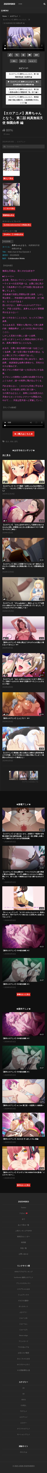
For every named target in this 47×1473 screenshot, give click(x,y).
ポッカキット (23, 1306)
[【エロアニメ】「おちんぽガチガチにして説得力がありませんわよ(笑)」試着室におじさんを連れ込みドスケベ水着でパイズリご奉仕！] (23, 510)
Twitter (23, 1207)
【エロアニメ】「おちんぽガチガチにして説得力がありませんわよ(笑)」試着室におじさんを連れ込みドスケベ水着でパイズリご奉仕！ (23, 527)
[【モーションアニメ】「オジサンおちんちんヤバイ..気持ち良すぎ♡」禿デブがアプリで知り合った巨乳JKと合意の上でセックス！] (23, 898)
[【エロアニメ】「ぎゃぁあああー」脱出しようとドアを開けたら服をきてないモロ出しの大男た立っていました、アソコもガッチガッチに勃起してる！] (23, 589)
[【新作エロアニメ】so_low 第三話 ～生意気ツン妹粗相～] (23, 1091)
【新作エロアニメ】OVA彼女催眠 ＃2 (15, 950)
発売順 (23, 1242)
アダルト (22, 1213)
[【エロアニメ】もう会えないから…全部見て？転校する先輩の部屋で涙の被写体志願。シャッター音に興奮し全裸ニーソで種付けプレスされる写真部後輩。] (23, 819)
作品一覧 (23, 1248)
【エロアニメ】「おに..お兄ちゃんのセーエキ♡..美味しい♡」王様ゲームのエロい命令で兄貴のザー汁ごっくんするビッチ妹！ (23, 681)
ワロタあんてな (23, 1347)
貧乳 (16, 441)
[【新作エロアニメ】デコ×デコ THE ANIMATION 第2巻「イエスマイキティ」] (23, 1158)
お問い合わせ (23, 1254)
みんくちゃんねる (23, 1359)
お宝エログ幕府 (23, 1353)
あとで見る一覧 (23, 1225)
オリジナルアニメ (23, 1429)
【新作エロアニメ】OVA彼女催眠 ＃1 (15, 984)
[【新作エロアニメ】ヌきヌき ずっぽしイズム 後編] (23, 1125)
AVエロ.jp (23, 1452)
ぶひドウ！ (23, 1312)
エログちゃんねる (23, 1289)
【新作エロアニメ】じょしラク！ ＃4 (15, 718)
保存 (36, 55)
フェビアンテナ (23, 1295)
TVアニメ (23, 1411)
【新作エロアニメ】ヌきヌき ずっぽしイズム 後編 (20, 1139)
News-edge (23, 1335)
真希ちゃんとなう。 (20, 245)
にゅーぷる (23, 1318)
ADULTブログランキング (23, 1272)
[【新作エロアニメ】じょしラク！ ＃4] (23, 704)
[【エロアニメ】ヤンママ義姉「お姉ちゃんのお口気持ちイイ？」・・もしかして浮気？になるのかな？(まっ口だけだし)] (23, 472)
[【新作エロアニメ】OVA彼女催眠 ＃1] (23, 970)
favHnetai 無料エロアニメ (23, 1277)
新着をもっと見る (23, 994)
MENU (6, 11)
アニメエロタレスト (23, 1283)
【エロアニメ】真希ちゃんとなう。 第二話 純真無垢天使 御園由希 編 (24, 83)
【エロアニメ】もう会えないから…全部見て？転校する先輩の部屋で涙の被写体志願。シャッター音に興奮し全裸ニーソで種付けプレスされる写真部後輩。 (23, 836)
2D (23, 1388)
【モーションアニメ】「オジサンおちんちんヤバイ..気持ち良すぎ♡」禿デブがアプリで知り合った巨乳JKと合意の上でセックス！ (23, 914)
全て (23, 1219)
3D (23, 1394)
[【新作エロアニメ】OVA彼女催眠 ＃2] (23, 936)
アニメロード (23, 1341)
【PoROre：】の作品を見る (13, 234)
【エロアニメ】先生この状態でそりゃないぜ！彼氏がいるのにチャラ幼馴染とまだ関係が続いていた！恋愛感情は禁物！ (23, 566)
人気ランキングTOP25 (23, 1231)
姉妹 (11, 441)
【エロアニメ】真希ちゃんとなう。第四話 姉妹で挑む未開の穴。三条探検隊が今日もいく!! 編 (23, 100)
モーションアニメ (23, 1434)
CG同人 (23, 1405)
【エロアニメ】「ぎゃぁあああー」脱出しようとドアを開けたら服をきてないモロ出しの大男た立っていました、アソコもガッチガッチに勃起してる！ (23, 605)
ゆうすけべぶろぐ (23, 1364)
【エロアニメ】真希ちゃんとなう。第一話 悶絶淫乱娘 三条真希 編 (23, 75)
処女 (7, 441)
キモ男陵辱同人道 (23, 1370)
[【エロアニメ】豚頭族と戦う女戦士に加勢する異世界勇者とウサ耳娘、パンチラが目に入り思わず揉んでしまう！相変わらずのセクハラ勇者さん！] (23, 738)
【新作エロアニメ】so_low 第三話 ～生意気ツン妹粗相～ (23, 1105)
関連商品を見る (8, 215)
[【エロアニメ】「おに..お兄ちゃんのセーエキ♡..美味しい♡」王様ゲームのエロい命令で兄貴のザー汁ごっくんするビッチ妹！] (23, 665)
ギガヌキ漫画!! (23, 1301)
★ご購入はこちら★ (23, 434)
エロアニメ (21, 142)
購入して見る (8, 178)
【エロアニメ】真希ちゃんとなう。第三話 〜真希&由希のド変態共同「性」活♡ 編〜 (23, 90)
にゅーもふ (23, 1324)
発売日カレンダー (23, 1236)
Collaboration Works (16, 258)
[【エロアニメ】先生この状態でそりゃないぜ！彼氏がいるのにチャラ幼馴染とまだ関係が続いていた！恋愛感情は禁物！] (23, 550)
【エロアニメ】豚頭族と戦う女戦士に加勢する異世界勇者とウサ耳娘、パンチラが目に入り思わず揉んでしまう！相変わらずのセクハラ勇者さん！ (23, 755)
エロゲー (23, 1423)
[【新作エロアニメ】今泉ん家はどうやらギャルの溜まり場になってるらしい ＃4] (23, 628)
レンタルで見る (9, 208)
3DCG (23, 1400)
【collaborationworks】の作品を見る (17, 225)
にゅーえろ (23, 1330)
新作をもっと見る (23, 1185)
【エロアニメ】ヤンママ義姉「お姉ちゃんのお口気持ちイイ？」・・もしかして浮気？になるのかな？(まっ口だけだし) (23, 488)
